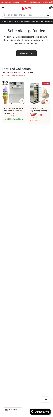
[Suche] (48, 15)
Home (4, 21)
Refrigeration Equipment (29, 21)
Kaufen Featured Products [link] (12, 76)
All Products (13, 21)
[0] (49, 8)
